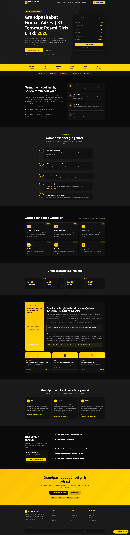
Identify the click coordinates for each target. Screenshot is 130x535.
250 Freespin (92, 515)
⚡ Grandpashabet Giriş (121, 531)
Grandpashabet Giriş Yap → (34, 50)
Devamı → (47, 369)
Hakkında (54, 512)
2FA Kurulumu (73, 515)
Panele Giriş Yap (89, 44)
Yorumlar (84, 2)
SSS (90, 2)
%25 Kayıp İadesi (93, 520)
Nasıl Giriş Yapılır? (50, 50)
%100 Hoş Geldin (93, 512)
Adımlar (64, 2)
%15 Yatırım (92, 517)
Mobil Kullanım (73, 517)
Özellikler (70, 2)
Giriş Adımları (75, 492)
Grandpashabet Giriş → (99, 2)
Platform (58, 2)
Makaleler (77, 2)
